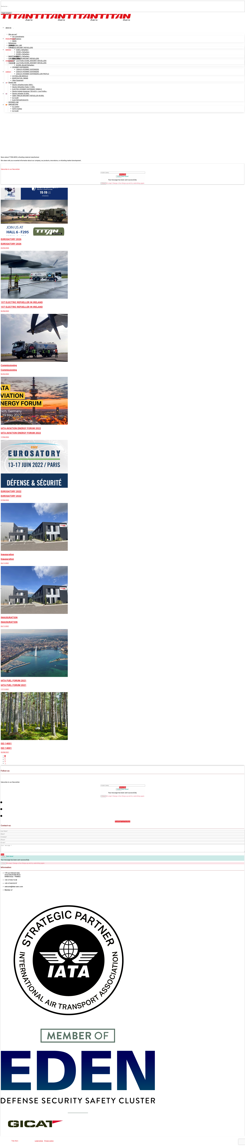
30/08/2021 (5, 752)
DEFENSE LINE (13, 102)
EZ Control (15, 107)
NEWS (14, 41)
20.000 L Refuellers (22, 54)
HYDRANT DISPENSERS (20, 67)
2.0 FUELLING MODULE (20, 76)
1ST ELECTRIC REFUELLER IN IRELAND (22, 302)
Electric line (12, 82)
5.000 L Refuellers (22, 50)
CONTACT (8, 72)
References (12, 43)
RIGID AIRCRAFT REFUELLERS (22, 48)
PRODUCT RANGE (10, 39)
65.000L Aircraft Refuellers (25, 65)
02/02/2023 (5, 374)
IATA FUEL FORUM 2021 (13, 680)
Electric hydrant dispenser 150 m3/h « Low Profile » (29, 91)
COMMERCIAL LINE (15, 45)
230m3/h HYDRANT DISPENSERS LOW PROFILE (32, 74)
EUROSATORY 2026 (11, 239)
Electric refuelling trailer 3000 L (22, 85)
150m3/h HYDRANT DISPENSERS (27, 69)
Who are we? (12, 34)
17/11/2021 (5, 689)
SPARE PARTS (9, 61)
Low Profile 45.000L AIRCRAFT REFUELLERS (31, 63)
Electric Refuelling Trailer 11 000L (23, 87)
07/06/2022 (5, 500)
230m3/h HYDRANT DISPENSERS (27, 72)
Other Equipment (17, 80)
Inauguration (7, 554)
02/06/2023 (5, 311)
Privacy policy (49, 1141)
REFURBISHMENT (14, 59)
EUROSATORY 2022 (11, 491)
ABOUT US (8, 28)
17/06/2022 (5, 437)
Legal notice (39, 1141)
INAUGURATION (9, 617)
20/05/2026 (5, 248)
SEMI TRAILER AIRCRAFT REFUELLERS (25, 58)
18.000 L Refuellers (22, 52)
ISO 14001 (6, 743)
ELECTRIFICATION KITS (20, 100)
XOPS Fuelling (17, 109)
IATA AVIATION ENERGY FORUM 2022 (21, 428)
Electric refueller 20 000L (20, 93)
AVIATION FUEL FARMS (20, 78)
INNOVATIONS (13, 104)
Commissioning (9, 365)
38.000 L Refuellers (22, 56)
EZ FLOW (15, 98)
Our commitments (18, 37)
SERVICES (8, 50)
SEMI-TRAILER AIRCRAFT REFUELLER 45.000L (28, 96)
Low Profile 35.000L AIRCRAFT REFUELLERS (31, 61)
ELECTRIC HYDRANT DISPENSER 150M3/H (27, 89)
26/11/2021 (5, 563)
